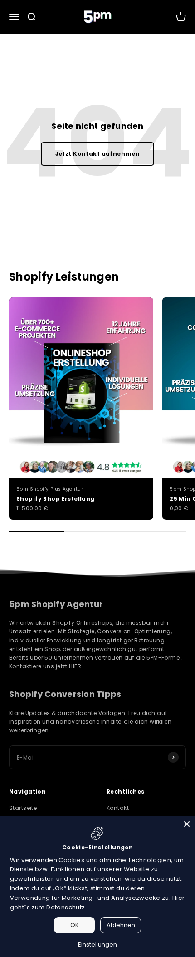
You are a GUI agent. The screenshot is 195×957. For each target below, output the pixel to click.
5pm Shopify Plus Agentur (49, 489)
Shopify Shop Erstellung (55, 499)
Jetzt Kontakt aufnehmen (97, 154)
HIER (75, 666)
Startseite (23, 808)
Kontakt (118, 808)
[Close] (186, 824)
